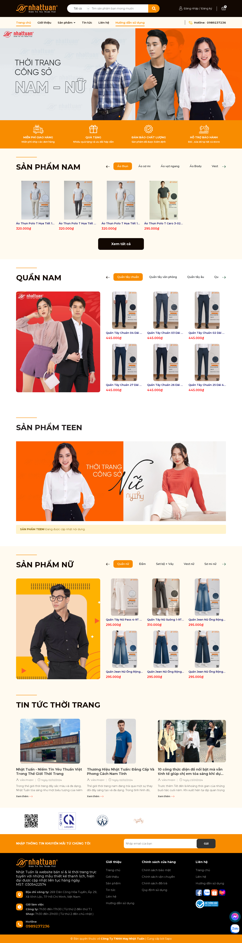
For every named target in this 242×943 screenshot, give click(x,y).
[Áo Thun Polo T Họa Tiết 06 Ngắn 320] (78, 200)
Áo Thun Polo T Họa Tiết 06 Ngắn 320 (78, 223)
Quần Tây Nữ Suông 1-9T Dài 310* (166, 619)
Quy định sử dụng (154, 890)
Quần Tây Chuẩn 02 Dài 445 (207, 333)
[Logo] (37, 8)
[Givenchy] (103, 820)
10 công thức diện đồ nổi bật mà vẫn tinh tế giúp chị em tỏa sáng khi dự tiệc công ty (190, 771)
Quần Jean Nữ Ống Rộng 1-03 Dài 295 (124, 671)
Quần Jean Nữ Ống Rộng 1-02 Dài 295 (166, 671)
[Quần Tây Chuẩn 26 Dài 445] (166, 362)
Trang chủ (23, 22)
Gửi (206, 843)
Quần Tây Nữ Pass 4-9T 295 (124, 619)
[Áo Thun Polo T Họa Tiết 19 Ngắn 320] (35, 200)
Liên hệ (104, 22)
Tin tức (87, 22)
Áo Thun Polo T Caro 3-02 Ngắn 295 (163, 223)
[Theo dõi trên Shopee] (214, 892)
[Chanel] (31, 820)
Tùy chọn (35, 216)
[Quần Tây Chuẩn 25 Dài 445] (207, 362)
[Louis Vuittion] (67, 820)
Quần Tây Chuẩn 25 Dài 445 (207, 385)
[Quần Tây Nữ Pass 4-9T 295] (124, 597)
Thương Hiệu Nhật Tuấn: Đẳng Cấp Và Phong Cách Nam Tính (120, 771)
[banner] (58, 341)
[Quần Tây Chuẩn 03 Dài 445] (166, 310)
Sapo (168, 938)
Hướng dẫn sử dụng (130, 22)
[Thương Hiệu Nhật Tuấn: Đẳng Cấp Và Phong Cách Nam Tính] (121, 741)
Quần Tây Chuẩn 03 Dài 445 (166, 333)
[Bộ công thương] (207, 903)
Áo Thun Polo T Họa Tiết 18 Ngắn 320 (121, 223)
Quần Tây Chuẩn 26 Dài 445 (166, 385)
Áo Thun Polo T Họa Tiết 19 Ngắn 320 (35, 223)
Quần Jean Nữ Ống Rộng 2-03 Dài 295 (207, 619)
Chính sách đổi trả (154, 883)
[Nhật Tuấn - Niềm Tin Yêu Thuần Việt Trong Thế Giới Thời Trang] (50, 741)
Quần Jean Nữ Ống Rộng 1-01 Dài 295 (207, 671)
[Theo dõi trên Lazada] (222, 892)
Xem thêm (22, 796)
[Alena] (121, 74)
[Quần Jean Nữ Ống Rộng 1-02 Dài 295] (166, 649)
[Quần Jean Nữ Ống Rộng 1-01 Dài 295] (207, 649)
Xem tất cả (121, 244)
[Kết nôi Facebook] (199, 892)
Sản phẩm (65, 22)
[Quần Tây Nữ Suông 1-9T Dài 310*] (166, 597)
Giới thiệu (44, 22)
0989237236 (216, 22)
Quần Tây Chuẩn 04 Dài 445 (124, 333)
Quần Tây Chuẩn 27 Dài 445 (124, 385)
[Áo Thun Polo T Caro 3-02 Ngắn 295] (163, 200)
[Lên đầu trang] (235, 936)
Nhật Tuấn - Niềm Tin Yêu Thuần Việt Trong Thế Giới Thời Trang (49, 771)
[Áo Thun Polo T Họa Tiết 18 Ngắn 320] (121, 200)
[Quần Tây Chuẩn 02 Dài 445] (207, 310)
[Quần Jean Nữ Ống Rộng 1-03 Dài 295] (124, 649)
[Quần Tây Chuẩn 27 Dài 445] (124, 362)
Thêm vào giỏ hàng (166, 216)
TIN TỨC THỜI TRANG (58, 704)
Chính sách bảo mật (156, 870)
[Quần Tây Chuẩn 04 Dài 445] (124, 310)
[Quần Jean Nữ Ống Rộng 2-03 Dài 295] (207, 597)
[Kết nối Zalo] (207, 892)
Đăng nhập (191, 8)
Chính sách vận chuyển (158, 876)
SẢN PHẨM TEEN (49, 427)
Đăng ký (206, 8)
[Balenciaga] (139, 820)
